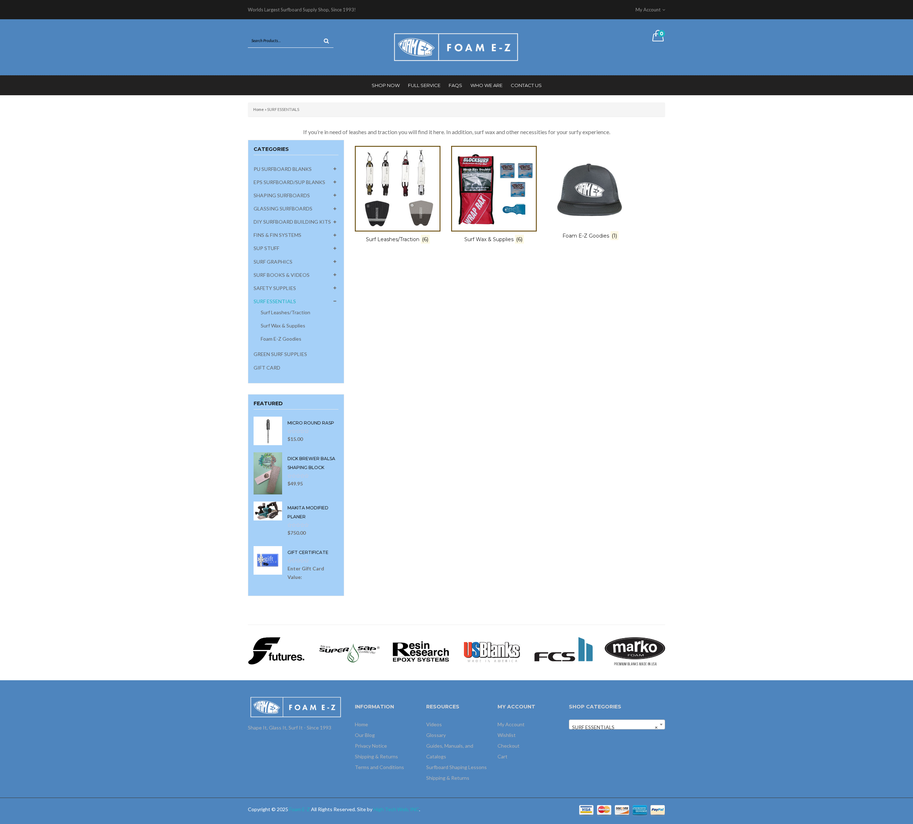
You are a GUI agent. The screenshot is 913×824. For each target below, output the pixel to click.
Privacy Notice (371, 746)
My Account (511, 724)
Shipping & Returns (376, 756)
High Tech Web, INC (396, 809)
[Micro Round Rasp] (268, 430)
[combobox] (617, 724)
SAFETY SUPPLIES (275, 288)
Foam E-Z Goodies (281, 339)
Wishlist (507, 735)
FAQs (455, 85)
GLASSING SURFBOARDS (283, 208)
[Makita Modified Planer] (268, 510)
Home (258, 109)
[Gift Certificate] (268, 559)
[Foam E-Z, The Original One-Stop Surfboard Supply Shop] (456, 47)
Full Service (424, 85)
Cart (502, 756)
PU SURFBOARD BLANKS (283, 169)
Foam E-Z (299, 809)
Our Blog (365, 735)
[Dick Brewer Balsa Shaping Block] (268, 472)
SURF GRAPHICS (273, 262)
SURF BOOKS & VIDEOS (282, 275)
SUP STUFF (266, 248)
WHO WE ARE (486, 85)
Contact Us (526, 85)
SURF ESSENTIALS (275, 301)
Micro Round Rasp (310, 423)
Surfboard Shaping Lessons (456, 767)
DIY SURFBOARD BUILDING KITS (292, 222)
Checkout (509, 746)
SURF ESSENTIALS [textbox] (615, 727)
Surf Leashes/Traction (285, 312)
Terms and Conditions (379, 767)
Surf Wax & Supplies (283, 325)
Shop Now (386, 85)
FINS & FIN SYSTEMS (277, 235)
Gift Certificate (307, 552)
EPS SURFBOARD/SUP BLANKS (289, 182)
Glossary (436, 735)
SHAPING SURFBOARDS (282, 195)
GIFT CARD (267, 368)
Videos (434, 724)
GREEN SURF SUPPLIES (280, 354)
